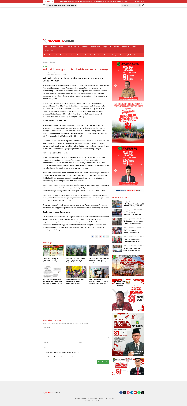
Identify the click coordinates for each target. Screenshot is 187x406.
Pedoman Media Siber (99, 398)
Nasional (54, 47)
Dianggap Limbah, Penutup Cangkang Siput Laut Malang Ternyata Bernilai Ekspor (99, 260)
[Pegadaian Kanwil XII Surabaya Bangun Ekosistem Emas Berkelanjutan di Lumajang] (99, 272)
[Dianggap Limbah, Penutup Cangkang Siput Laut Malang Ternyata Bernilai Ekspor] (99, 251)
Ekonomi (84, 47)
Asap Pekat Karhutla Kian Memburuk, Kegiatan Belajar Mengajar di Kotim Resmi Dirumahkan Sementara (53, 281)
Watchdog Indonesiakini (129, 55)
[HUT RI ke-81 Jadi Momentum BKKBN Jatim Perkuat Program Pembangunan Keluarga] (117, 230)
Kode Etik (85, 398)
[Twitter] (124, 392)
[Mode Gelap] (143, 5)
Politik (76, 47)
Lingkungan (107, 47)
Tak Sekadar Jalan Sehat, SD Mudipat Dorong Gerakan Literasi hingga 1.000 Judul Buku (133, 205)
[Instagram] (128, 392)
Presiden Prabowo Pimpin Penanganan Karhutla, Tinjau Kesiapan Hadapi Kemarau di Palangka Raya (77, 1)
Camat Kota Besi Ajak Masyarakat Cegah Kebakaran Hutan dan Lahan (51, 260)
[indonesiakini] (58, 40)
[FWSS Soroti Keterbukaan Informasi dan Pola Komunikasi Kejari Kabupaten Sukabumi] (76, 272)
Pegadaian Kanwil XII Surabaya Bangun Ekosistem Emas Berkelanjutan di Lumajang (99, 281)
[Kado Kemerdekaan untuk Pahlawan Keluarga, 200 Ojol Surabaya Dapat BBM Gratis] (117, 239)
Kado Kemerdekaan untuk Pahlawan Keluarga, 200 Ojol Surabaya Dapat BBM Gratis (132, 240)
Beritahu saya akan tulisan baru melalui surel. (59, 357)
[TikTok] (142, 392)
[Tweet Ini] (96, 236)
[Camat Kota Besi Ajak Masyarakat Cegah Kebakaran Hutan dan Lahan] (53, 251)
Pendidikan (125, 47)
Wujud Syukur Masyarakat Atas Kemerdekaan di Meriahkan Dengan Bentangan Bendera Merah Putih (133, 249)
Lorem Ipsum (48, 51)
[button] (139, 5)
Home (46, 47)
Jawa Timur (60, 55)
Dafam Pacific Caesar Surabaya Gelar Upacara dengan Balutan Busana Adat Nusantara (132, 214)
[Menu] (44, 5)
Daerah (61, 47)
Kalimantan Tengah (111, 55)
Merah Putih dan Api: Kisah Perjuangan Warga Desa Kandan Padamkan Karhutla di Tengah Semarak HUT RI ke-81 (133, 222)
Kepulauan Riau (82, 55)
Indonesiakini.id (51, 73)
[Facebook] (121, 392)
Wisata (116, 47)
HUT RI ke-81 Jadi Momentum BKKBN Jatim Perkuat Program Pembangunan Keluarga (132, 231)
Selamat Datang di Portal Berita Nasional (62, 5)
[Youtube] (135, 392)
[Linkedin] (131, 392)
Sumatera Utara (95, 55)
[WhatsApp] (139, 392)
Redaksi (111, 398)
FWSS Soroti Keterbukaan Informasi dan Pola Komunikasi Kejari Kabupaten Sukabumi (75, 281)
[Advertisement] (93, 23)
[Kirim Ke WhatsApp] (107, 236)
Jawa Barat (70, 55)
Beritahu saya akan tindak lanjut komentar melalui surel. (62, 353)
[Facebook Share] (92, 236)
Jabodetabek (49, 55)
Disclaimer (77, 398)
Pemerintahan (95, 47)
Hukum (69, 47)
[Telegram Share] (104, 236)
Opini (134, 47)
